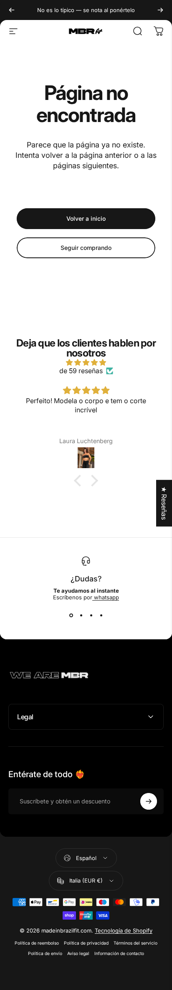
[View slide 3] (91, 616)
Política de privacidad (86, 943)
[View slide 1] (71, 616)
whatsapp (105, 597)
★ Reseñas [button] (164, 503)
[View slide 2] (81, 616)
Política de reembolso (37, 943)
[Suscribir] (148, 801)
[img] (86, 362)
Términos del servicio (135, 943)
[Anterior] (12, 10)
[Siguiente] (160, 10)
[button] (80, 480)
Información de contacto (119, 953)
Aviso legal (78, 953)
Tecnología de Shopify (123, 930)
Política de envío (45, 953)
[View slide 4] (101, 616)
